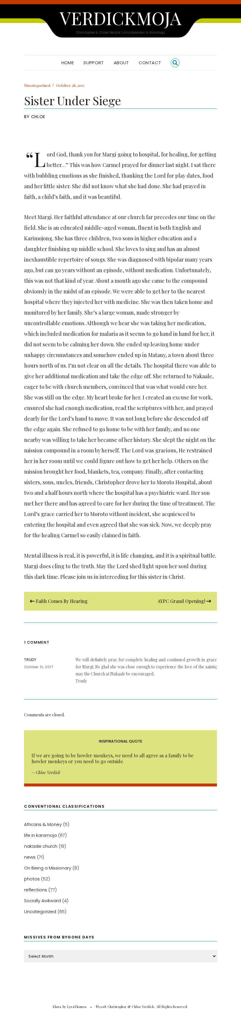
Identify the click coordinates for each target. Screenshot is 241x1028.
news (30, 857)
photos (32, 879)
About (121, 63)
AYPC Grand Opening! (182, 601)
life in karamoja (40, 835)
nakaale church (40, 846)
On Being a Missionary (47, 868)
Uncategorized (37, 85)
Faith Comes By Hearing (61, 601)
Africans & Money (43, 824)
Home (67, 63)
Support (93, 63)
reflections (35, 890)
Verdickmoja (120, 17)
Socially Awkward (42, 901)
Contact (150, 63)
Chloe (38, 117)
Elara (57, 1006)
